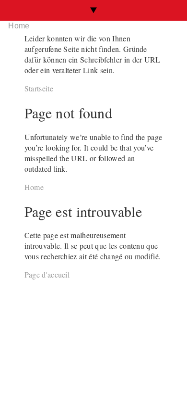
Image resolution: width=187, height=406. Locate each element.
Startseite (38, 88)
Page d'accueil (47, 274)
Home (18, 26)
